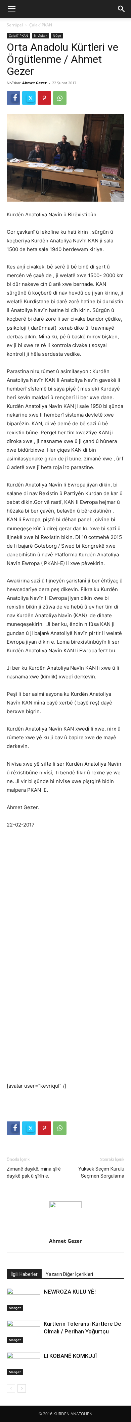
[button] (11, 9)
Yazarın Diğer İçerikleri (69, 1274)
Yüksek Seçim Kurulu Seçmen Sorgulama (101, 1172)
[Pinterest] (44, 98)
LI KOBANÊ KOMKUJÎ (70, 1355)
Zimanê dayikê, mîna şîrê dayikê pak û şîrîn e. (34, 1172)
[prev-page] (11, 1388)
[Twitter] (29, 98)
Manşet (15, 1307)
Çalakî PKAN (40, 25)
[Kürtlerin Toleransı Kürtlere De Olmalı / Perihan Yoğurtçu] (23, 1331)
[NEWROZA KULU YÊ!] (23, 1299)
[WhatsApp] (60, 98)
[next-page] (21, 1388)
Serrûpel (15, 25)
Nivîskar (40, 35)
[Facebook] (13, 98)
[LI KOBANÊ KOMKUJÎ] (23, 1363)
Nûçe (57, 35)
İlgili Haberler (24, 1274)
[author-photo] (65, 1206)
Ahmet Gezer (34, 82)
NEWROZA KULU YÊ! (72, 1291)
